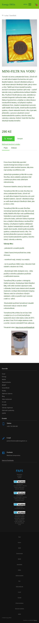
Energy (4, 376)
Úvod (3, 374)
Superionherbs (6, 382)
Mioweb (35, 620)
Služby (4, 390)
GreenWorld (13, 15)
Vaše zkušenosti (7, 399)
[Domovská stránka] (2, 15)
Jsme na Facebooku (8, 460)
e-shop (6, 15)
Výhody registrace (7, 407)
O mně (4, 402)
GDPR (4, 413)
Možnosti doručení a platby (11, 144)
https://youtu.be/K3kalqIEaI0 (25, 327)
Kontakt (4, 405)
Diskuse (14, 148)
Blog (3, 396)
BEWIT (4, 385)
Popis (6, 148)
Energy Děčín (8, 4)
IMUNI (4, 379)
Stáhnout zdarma (7, 393)
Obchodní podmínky (8, 410)
